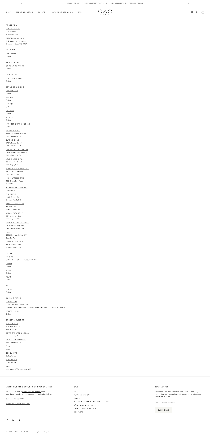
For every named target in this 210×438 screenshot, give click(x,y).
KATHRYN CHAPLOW (15, 204)
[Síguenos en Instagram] (13, 420)
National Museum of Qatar (27, 260)
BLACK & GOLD (12, 140)
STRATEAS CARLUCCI (15, 38)
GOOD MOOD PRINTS (15, 66)
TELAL (8, 277)
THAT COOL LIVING (14, 78)
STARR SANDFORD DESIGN (17, 333)
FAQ (75, 391)
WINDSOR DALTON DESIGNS (18, 124)
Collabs (42, 12)
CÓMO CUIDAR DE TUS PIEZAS (87, 405)
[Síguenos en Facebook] (7, 420)
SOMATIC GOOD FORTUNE (17, 168)
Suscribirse (163, 410)
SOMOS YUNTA (12, 311)
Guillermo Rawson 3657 (15, 399)
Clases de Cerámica (62, 12)
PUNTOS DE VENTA (82, 395)
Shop (8, 12)
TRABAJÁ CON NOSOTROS (85, 408)
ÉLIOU (8, 346)
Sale (80, 12)
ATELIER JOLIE (12, 324)
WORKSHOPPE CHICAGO (16, 187)
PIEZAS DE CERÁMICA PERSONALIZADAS (91, 402)
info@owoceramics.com (31, 392)
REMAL (9, 270)
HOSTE (9, 232)
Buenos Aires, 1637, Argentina (18, 404)
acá (51, 394)
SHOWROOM (11, 302)
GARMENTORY (12, 91)
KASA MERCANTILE (14, 213)
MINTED (9, 97)
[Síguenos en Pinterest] (20, 420)
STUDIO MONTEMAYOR (16, 340)
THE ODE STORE (13, 29)
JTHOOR (9, 257)
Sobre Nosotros (24, 12)
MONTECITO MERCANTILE (17, 150)
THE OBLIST (11, 53)
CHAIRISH (10, 111)
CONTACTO (78, 412)
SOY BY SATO (11, 353)
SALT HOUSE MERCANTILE (17, 223)
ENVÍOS (77, 398)
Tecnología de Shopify (40, 432)
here (63, 307)
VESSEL (9, 264)
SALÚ (8, 366)
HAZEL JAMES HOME (15, 178)
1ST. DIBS (9, 104)
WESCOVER (11, 117)
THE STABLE (11, 194)
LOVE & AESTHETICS (15, 159)
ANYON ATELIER (13, 130)
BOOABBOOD (11, 360)
